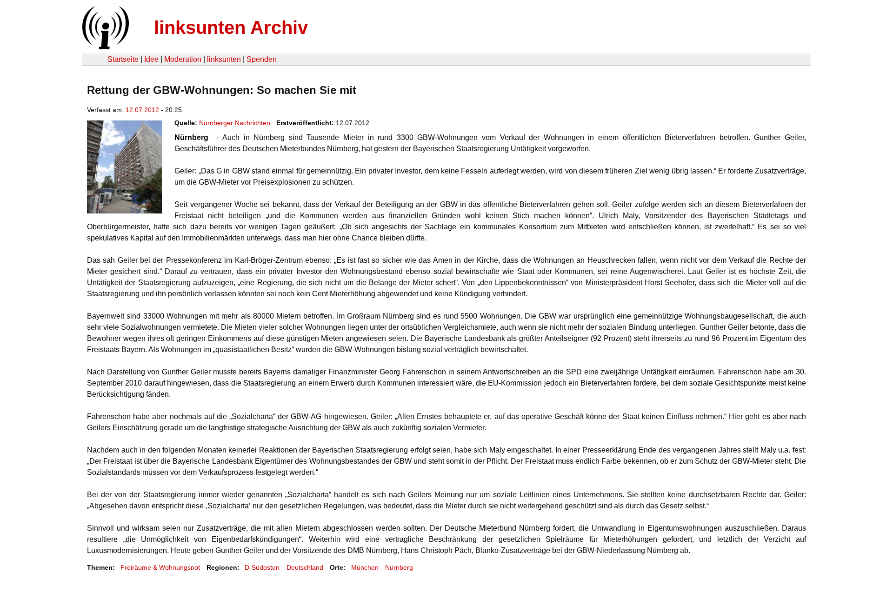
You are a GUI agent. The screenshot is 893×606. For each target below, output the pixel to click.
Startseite (123, 59)
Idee (151, 59)
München (365, 567)
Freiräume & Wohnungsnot (160, 567)
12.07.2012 (142, 109)
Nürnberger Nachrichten (234, 123)
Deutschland (305, 567)
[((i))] (104, 47)
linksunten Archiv (231, 27)
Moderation (182, 59)
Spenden (262, 59)
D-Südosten (262, 567)
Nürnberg (399, 567)
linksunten (224, 59)
